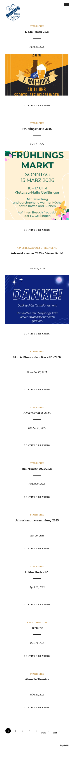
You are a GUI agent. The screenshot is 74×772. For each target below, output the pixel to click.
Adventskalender (28, 248)
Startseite (37, 26)
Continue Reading (37, 105)
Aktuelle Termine (37, 679)
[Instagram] (39, 764)
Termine (37, 628)
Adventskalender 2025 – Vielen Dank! (37, 253)
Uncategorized (37, 622)
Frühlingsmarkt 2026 (37, 128)
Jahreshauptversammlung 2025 (37, 520)
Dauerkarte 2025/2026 (37, 469)
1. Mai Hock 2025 (37, 572)
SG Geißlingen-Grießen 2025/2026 (37, 357)
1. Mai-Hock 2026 (37, 32)
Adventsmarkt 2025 (37, 413)
